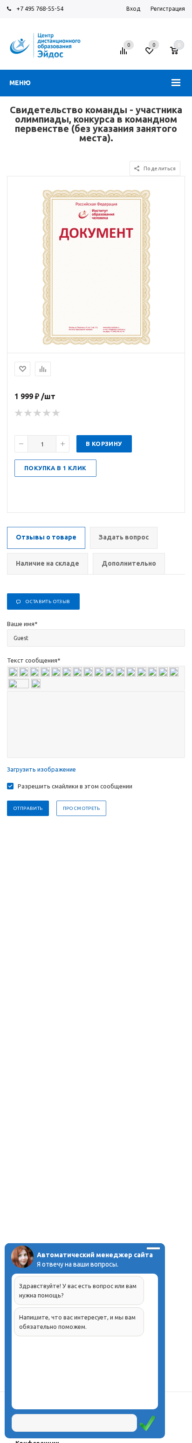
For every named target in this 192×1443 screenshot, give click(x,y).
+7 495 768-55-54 (39, 8)
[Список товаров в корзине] (178, 54)
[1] (19, 413)
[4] (47, 413)
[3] (37, 413)
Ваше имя (22, 623)
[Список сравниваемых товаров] (125, 54)
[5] (56, 413)
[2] (28, 413)
